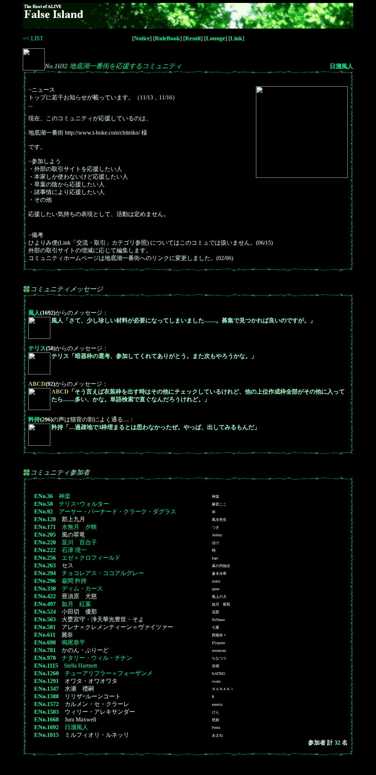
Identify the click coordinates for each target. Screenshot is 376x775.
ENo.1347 (46, 689)
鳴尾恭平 (73, 642)
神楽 (64, 496)
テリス (37, 348)
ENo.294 (45, 573)
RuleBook (167, 38)
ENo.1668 (46, 719)
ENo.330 (45, 588)
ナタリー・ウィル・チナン (97, 658)
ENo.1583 (46, 712)
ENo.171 (45, 527)
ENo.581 (45, 627)
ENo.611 (44, 635)
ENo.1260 (46, 673)
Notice (142, 38)
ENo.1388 (46, 696)
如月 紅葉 (76, 604)
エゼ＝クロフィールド (91, 558)
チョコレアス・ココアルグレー (103, 573)
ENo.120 (45, 519)
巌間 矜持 (74, 581)
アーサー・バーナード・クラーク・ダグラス (117, 511)
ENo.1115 (46, 665)
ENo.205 (45, 534)
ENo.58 (43, 504)
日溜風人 (341, 66)
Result (193, 38)
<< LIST (33, 38)
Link (236, 38)
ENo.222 (45, 550)
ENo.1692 (46, 727)
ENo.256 (45, 558)
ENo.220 (45, 542)
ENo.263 (45, 565)
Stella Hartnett (80, 665)
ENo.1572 (46, 704)
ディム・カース (82, 588)
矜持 (34, 419)
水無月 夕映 (79, 527)
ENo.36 (43, 496)
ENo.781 (45, 650)
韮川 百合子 (79, 542)
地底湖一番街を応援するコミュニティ (125, 66)
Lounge (215, 38)
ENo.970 (45, 658)
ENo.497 (45, 604)
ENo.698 (45, 642)
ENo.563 (45, 619)
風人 (34, 313)
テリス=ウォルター (84, 504)
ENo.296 (45, 581)
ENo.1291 (46, 681)
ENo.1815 (46, 735)
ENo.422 (45, 596)
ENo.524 (45, 611)
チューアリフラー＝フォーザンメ (109, 673)
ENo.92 (43, 511)
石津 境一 (74, 550)
